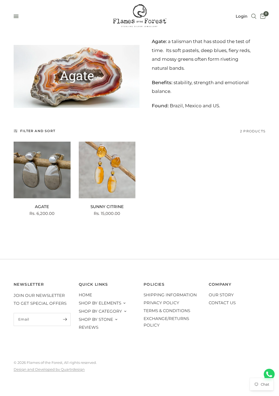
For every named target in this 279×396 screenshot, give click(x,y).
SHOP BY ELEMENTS (100, 303)
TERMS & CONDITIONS (167, 310)
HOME (85, 294)
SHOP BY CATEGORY (100, 311)
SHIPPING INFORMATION (170, 294)
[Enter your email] (65, 319)
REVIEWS (88, 327)
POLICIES (154, 284)
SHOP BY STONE (96, 319)
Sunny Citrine (107, 206)
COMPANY (220, 284)
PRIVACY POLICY (161, 302)
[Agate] (42, 170)
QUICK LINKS (93, 284)
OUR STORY (221, 294)
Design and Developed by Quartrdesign (49, 369)
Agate (42, 206)
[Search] (253, 16)
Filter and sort (37, 131)
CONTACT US (222, 302)
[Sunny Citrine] (107, 170)
